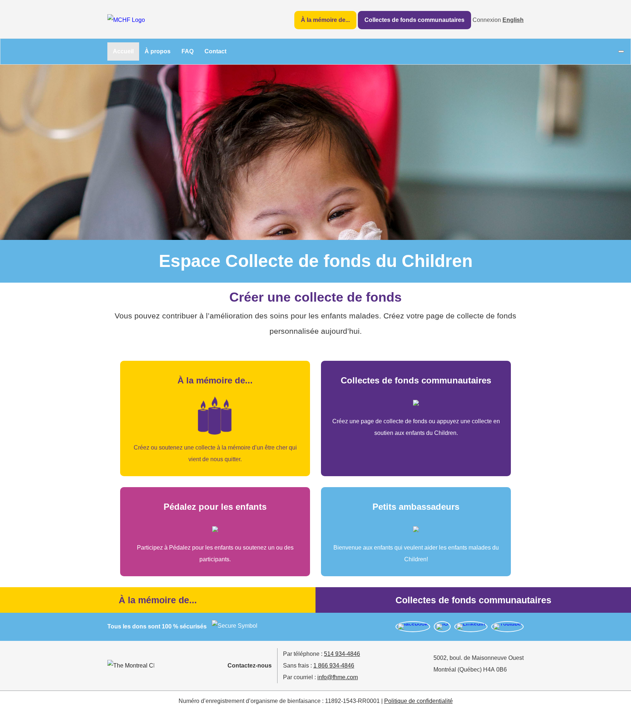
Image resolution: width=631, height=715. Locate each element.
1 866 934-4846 (333, 665)
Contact (215, 51)
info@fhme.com (337, 677)
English (513, 20)
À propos (158, 51)
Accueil (123, 51)
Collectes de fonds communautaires (414, 20)
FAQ (187, 51)
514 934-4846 (342, 654)
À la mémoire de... (325, 20)
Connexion (487, 20)
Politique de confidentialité (418, 701)
